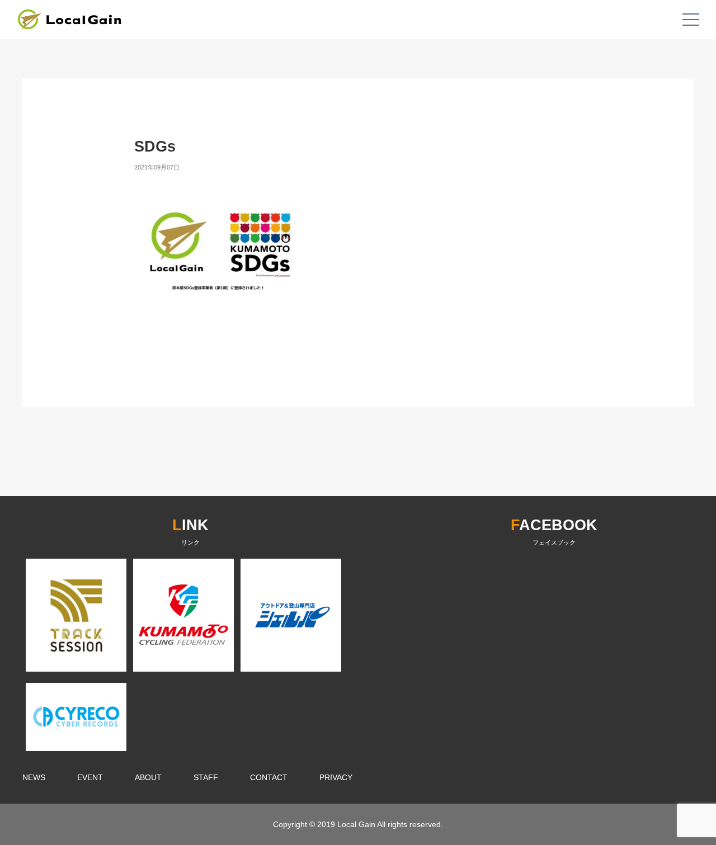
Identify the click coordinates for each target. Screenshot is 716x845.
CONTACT (269, 777)
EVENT (90, 777)
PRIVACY (335, 777)
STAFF (206, 777)
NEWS (33, 777)
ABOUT (148, 777)
